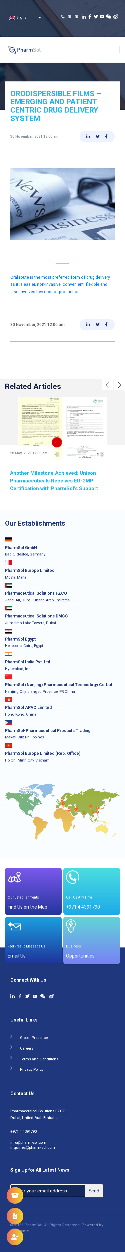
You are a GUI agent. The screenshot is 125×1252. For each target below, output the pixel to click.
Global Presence (34, 1036)
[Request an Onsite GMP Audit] (15, 1237)
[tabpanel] (62, 204)
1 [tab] (62, 263)
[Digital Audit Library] (15, 1216)
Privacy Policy (31, 1068)
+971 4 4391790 (23, 1130)
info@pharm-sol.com (28, 1141)
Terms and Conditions (39, 1058)
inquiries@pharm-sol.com (32, 1146)
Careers (26, 1047)
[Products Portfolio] (15, 1195)
